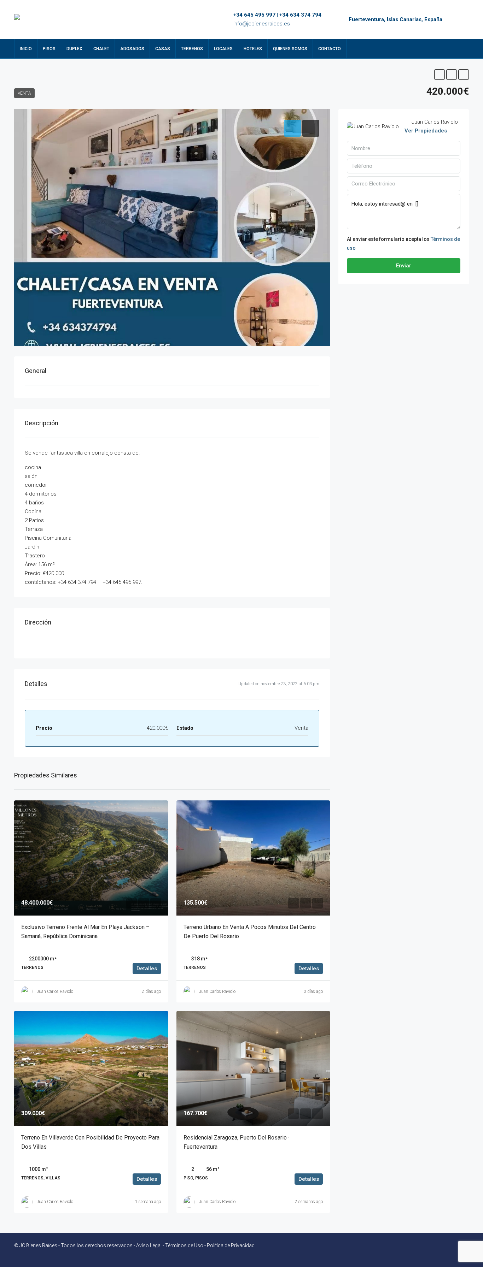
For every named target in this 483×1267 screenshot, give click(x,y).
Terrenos (192, 48)
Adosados (132, 48)
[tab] (292, 128)
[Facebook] (450, 1250)
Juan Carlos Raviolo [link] (55, 991)
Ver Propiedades (426, 131)
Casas (162, 48)
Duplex (74, 48)
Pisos (49, 48)
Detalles (146, 968)
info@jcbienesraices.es (261, 23)
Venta (24, 93)
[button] (439, 74)
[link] (91, 858)
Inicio (26, 48)
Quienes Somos (290, 48)
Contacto (329, 48)
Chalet (101, 48)
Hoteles (253, 48)
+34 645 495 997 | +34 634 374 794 (277, 15)
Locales (223, 48)
